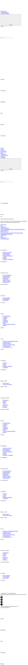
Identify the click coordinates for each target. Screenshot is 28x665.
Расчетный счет (6, 253)
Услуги (2, 149)
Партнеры (6, 230)
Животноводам (6, 277)
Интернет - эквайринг (8, 259)
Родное (4, 401)
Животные (5, 321)
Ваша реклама (6, 282)
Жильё (4, 402)
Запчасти (5, 318)
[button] (11, 20)
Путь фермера (6, 299)
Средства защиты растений (9, 324)
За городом (5, 404)
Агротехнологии (4, 155)
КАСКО (5, 258)
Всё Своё (5, 407)
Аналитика (3, 157)
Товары (2, 148)
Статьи (4, 364)
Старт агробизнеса (7, 275)
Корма (4, 323)
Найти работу (6, 383)
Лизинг (4, 257)
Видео (4, 365)
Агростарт (3, 156)
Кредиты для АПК (7, 252)
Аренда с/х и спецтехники (9, 344)
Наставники (6, 300)
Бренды (5, 325)
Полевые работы (7, 343)
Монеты (5, 406)
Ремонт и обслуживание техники (10, 341)
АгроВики (5, 367)
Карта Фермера (6, 254)
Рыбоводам (5, 278)
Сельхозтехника (6, 316)
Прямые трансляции (7, 366)
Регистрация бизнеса (7, 255)
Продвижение (9, 234)
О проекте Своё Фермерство (15, 229)
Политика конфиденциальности (8, 232)
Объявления (3, 154)
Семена (4, 319)
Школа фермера (6, 297)
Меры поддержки (7, 281)
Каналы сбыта (6, 279)
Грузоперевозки (6, 345)
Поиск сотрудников (7, 384)
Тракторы (5, 317)
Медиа (2, 152)
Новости (5, 362)
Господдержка (4, 151)
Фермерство (6, 400)
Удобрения (5, 320)
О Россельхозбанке (5, 229)
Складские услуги (7, 342)
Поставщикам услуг (7, 347)
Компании (3, 150)
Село (4, 403)
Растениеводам (6, 276)
